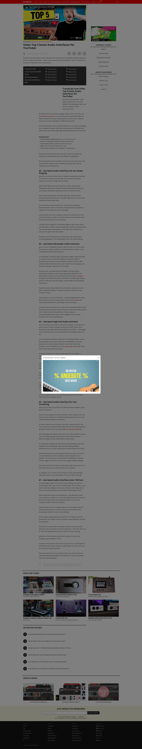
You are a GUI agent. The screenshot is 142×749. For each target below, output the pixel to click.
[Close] (98, 357)
